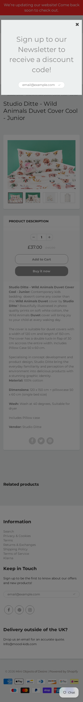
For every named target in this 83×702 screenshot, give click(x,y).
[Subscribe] (59, 85)
